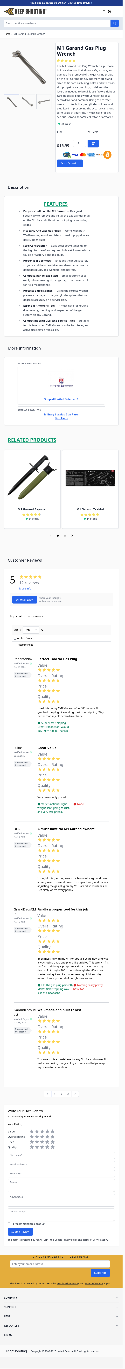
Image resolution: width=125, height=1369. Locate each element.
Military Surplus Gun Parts (61, 414)
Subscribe (100, 1273)
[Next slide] (72, 535)
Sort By (17, 629)
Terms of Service (92, 1239)
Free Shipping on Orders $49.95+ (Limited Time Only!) (60, 2)
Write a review (25, 599)
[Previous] (47, 1094)
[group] (66, 61)
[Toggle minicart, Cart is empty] (109, 11)
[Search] (115, 23)
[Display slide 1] (57, 535)
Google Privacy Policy (66, 1239)
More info (25, 588)
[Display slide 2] (65, 535)
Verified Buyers (25, 638)
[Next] (75, 1094)
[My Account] (104, 11)
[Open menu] (117, 11)
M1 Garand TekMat (90, 509)
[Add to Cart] (93, 143)
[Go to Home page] (25, 11)
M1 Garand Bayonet (32, 509)
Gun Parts (61, 418)
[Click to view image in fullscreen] (28, 66)
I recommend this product (29, 1224)
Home (7, 33)
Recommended (25, 644)
